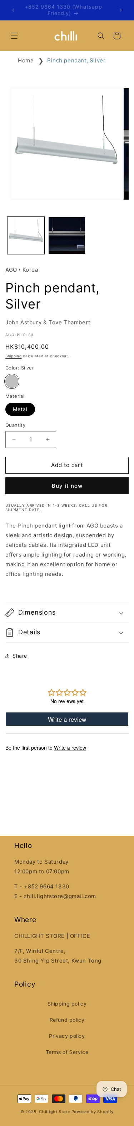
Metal (20, 409)
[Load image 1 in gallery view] (26, 235)
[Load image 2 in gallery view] (67, 235)
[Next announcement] (121, 10)
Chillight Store (54, 1111)
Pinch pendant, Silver (76, 60)
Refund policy (67, 1020)
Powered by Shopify (92, 1111)
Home (26, 60)
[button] (14, 36)
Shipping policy (67, 1004)
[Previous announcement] (13, 10)
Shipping (13, 356)
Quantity (15, 425)
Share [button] (20, 656)
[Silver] (11, 381)
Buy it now (67, 485)
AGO (11, 269)
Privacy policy (67, 1036)
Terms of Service (67, 1052)
